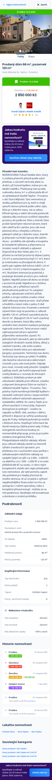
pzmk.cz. (32, 701)
